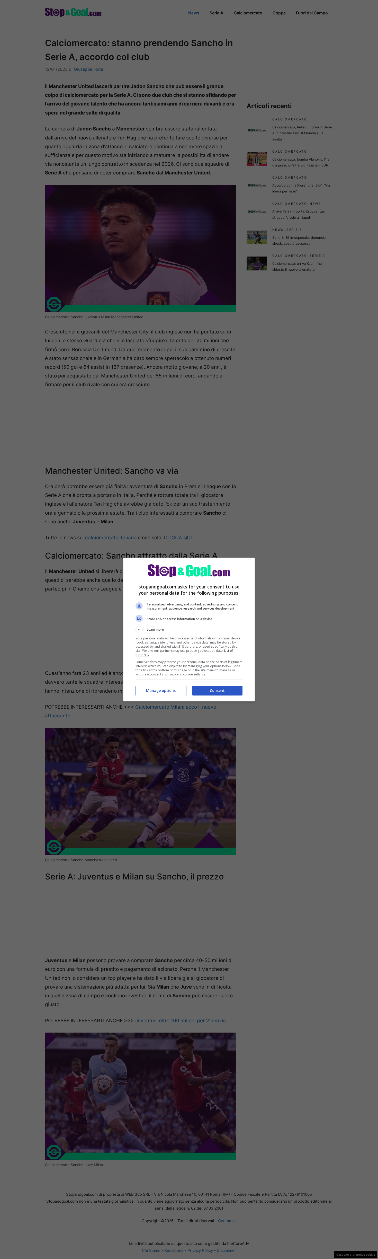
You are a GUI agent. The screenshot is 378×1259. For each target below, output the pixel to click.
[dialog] (189, 629)
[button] (189, 629)
